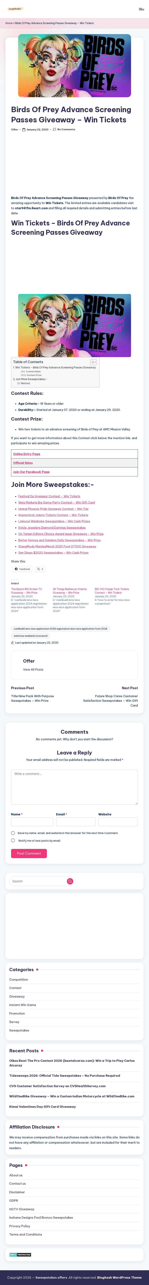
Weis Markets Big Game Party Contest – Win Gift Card (56, 502)
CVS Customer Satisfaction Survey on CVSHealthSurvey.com (57, 1086)
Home (9, 23)
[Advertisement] (74, 165)
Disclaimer (17, 1192)
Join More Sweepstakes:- (31, 379)
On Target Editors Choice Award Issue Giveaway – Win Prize (61, 534)
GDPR (13, 1201)
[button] (33, 669)
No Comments (66, 129)
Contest (15, 988)
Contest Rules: (33, 371)
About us (16, 1175)
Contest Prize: (34, 375)
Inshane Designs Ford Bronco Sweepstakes (41, 1218)
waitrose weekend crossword (30, 635)
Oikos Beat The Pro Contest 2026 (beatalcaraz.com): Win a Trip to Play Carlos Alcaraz (72, 1063)
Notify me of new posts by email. (39, 840)
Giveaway (17, 996)
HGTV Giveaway (21, 1209)
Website (104, 814)
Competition (18, 980)
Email (61, 814)
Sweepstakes (19, 1030)
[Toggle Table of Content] (92, 362)
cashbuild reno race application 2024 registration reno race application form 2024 (60, 628)
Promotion (17, 1013)
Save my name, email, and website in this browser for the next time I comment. (68, 833)
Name (17, 814)
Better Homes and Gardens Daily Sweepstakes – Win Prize (59, 540)
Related (25, 383)
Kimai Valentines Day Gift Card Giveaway (42, 1107)
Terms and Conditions (25, 1234)
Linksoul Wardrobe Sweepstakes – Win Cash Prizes (54, 521)
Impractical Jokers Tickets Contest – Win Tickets (53, 515)
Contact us (17, 1184)
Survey (14, 1022)
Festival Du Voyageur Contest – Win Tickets (49, 496)
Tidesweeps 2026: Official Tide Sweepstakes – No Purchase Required (64, 1076)
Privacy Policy (19, 1226)
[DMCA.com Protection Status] (20, 1255)
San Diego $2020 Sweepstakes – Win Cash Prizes (53, 552)
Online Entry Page (26, 454)
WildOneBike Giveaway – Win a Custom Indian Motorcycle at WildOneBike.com (71, 1096)
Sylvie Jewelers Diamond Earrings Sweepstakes (52, 527)
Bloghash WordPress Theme (119, 1278)
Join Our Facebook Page (31, 472)
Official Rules (23, 463)
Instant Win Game (22, 1005)
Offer (29, 661)
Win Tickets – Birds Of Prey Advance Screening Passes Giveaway (55, 367)
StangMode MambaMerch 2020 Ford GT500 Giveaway (57, 546)
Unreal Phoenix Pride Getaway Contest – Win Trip (53, 509)
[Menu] (141, 9)
